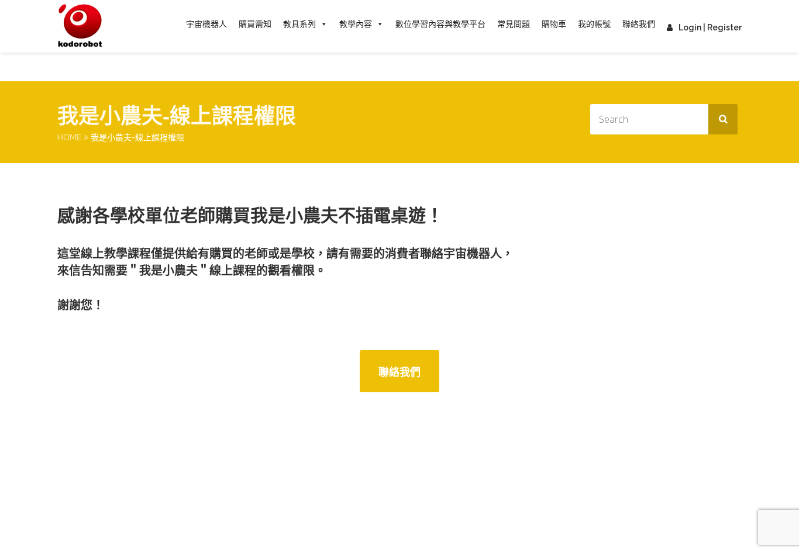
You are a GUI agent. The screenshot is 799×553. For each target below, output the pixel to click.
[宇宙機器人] (80, 26)
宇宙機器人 (206, 24)
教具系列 (299, 24)
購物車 (554, 24)
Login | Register (710, 27)
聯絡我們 (638, 24)
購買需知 (255, 24)
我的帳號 (594, 24)
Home (69, 137)
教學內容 (355, 24)
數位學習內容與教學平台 (440, 24)
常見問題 (513, 24)
